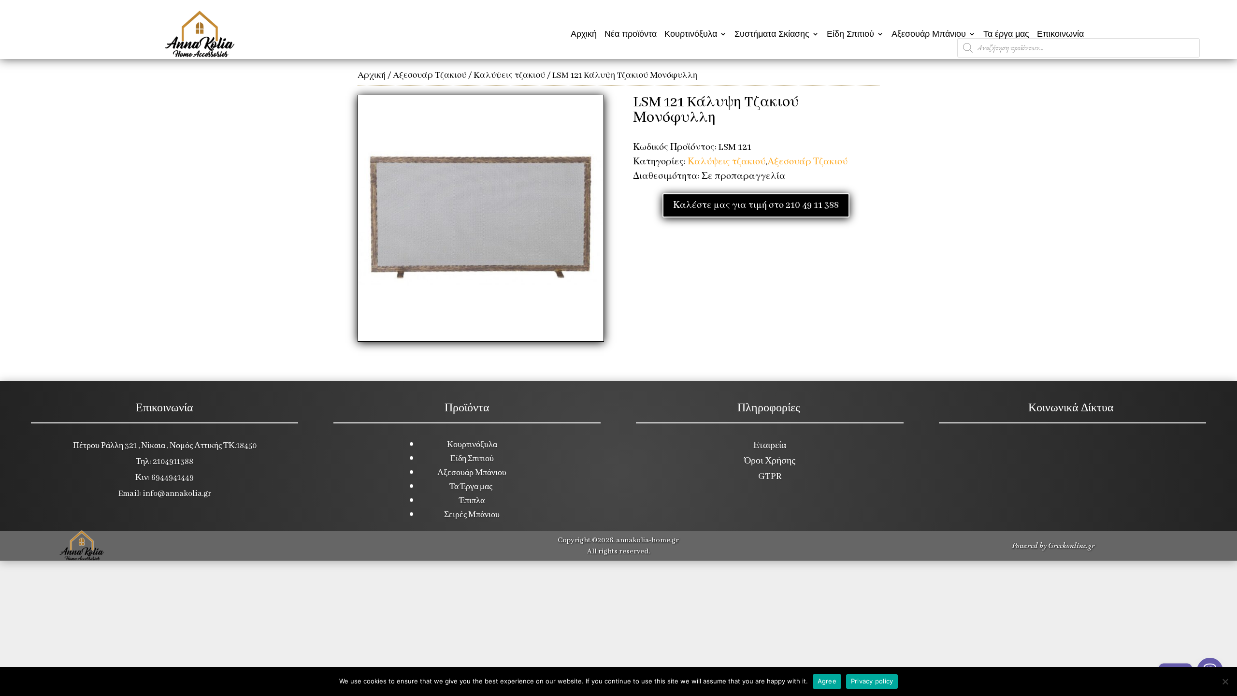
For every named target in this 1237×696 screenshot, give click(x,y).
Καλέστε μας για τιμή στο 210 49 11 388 (756, 205)
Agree (827, 681)
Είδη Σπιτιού (850, 34)
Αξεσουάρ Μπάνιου (929, 34)
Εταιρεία (769, 445)
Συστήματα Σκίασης (771, 34)
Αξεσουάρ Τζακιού (429, 76)
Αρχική (584, 34)
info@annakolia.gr (177, 494)
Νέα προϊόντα (630, 34)
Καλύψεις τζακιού (509, 76)
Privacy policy (872, 681)
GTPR (769, 476)
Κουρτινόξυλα (690, 34)
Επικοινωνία (1060, 34)
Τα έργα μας (1006, 34)
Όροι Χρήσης (769, 461)
